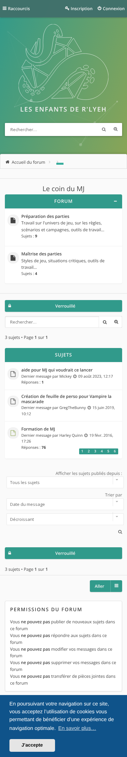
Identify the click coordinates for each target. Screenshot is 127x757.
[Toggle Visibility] (115, 201)
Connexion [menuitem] (114, 8)
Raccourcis (19, 8)
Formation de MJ (38, 429)
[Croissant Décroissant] (63, 519)
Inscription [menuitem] (81, 8)
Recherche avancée (115, 129)
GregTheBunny (72, 407)
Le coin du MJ (64, 188)
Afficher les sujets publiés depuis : (89, 473)
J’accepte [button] (32, 745)
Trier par (113, 495)
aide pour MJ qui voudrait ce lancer (57, 370)
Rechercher (104, 129)
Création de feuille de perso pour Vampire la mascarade (66, 399)
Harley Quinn (71, 435)
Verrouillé (65, 306)
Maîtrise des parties (41, 254)
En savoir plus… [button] (77, 728)
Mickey (65, 376)
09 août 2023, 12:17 (95, 376)
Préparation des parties (45, 216)
